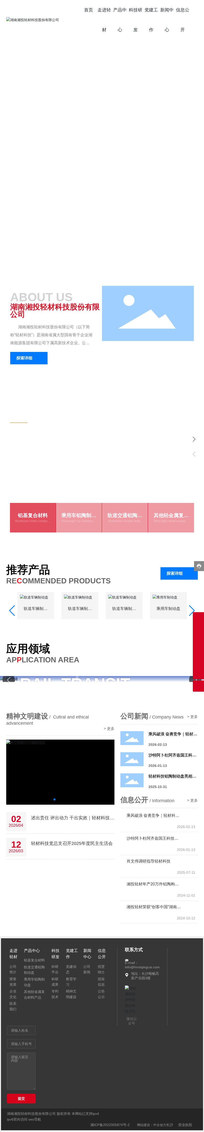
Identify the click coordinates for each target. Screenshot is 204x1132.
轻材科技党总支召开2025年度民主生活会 (72, 856)
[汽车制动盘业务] (198, 640)
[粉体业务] (198, 651)
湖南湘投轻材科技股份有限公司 (55, 310)
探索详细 (24, 454)
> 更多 (109, 742)
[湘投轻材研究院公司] (198, 662)
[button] (191, 136)
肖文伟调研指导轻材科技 (148, 874)
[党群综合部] (198, 617)
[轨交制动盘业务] (198, 629)
